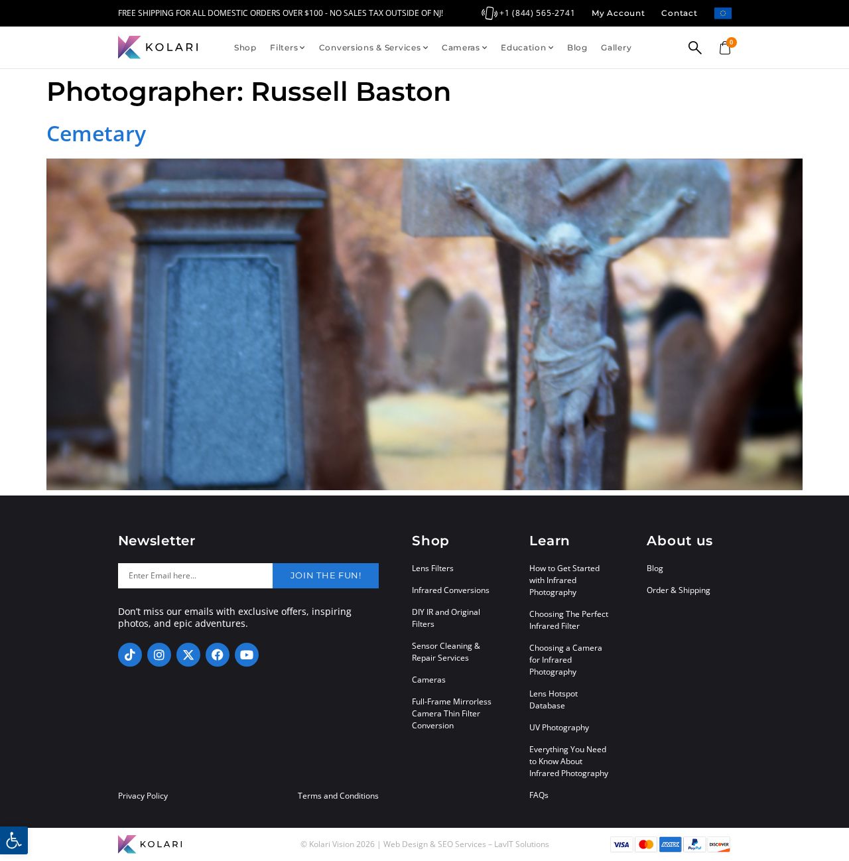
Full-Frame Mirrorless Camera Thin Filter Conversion (451, 713)
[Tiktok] (130, 655)
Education (523, 47)
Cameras (461, 47)
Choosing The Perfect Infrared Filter (568, 619)
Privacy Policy (143, 796)
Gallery (616, 47)
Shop (245, 47)
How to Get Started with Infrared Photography (564, 580)
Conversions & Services (370, 47)
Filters (284, 47)
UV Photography (559, 727)
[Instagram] (159, 655)
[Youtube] (247, 655)
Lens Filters (433, 568)
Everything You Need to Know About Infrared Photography (568, 761)
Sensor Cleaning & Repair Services (446, 651)
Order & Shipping (678, 590)
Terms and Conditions (338, 796)
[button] (14, 840)
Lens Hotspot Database (553, 699)
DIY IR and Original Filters (446, 617)
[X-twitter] (188, 655)
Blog (577, 47)
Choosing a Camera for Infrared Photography (565, 659)
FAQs (539, 795)
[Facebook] (217, 655)
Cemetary (96, 133)
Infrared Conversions (451, 590)
